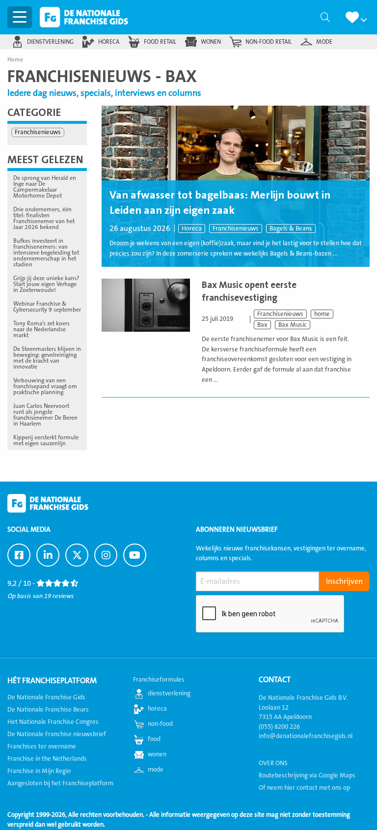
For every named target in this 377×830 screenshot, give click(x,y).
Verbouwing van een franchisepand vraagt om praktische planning (45, 386)
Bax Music (292, 324)
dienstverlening (50, 41)
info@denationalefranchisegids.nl (305, 736)
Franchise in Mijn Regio (39, 771)
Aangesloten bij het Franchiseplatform (60, 783)
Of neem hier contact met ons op (304, 787)
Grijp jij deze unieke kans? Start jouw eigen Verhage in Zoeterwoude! (46, 284)
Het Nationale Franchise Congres (53, 721)
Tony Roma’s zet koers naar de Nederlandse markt (41, 329)
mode (324, 41)
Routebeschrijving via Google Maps (307, 775)
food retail (160, 41)
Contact (275, 679)
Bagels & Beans (290, 228)
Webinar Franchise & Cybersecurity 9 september (47, 306)
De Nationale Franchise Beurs (48, 709)
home (322, 314)
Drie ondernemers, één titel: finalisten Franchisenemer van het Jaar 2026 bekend (44, 218)
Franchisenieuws (236, 228)
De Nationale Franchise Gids (84, 17)
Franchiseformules (159, 679)
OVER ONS (273, 763)
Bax (262, 324)
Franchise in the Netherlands (47, 758)
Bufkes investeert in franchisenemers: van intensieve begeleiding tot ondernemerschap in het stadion (46, 252)
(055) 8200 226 (279, 726)
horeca (108, 41)
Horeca (192, 228)
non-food (160, 723)
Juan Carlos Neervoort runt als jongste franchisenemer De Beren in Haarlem (45, 414)
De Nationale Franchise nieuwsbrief (56, 734)
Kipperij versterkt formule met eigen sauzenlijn (46, 440)
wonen (211, 41)
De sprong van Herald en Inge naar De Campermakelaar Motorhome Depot (44, 186)
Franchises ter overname (41, 746)
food (154, 739)
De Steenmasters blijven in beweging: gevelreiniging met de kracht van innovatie (47, 357)
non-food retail (268, 41)
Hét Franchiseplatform (52, 680)
